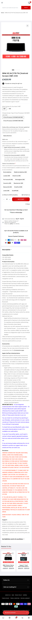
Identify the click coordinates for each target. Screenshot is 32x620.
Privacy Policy (18, 595)
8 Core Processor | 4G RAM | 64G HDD (13, 117)
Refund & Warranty (25, 598)
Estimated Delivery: (10, 219)
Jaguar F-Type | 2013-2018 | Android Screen (23, 566)
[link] (12, 553)
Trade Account (5, 598)
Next (29, 562)
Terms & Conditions (14, 598)
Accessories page (19, 350)
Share (28, 204)
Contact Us (7, 595)
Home (2, 12)
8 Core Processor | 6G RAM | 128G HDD (13, 120)
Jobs (13, 595)
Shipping (25, 595)
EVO (10, 108)
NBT (4, 108)
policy (11, 223)
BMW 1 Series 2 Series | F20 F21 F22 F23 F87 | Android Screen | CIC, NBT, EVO (8, 566)
